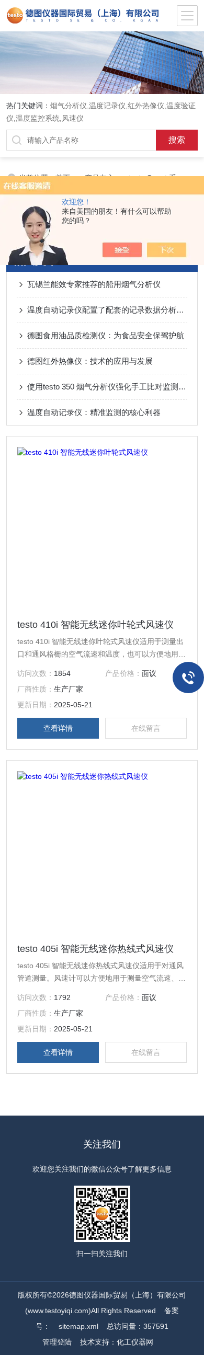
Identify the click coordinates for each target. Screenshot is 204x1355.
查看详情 (58, 728)
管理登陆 (57, 1342)
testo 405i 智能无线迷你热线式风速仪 (95, 949)
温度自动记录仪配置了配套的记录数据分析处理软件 (107, 309)
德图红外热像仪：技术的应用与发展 (90, 361)
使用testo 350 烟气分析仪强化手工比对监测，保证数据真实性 (107, 386)
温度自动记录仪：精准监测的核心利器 (94, 412)
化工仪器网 (135, 1342)
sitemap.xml (78, 1326)
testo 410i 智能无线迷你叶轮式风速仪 (95, 624)
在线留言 (146, 728)
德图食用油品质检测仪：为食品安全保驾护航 (105, 335)
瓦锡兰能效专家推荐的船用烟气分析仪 (94, 284)
